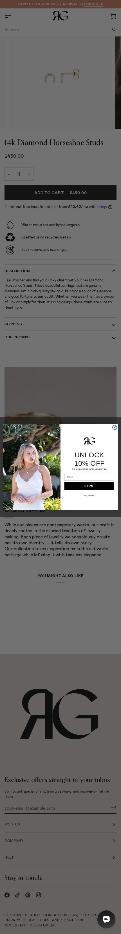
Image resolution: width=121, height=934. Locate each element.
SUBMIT (89, 486)
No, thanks (89, 495)
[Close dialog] (115, 427)
